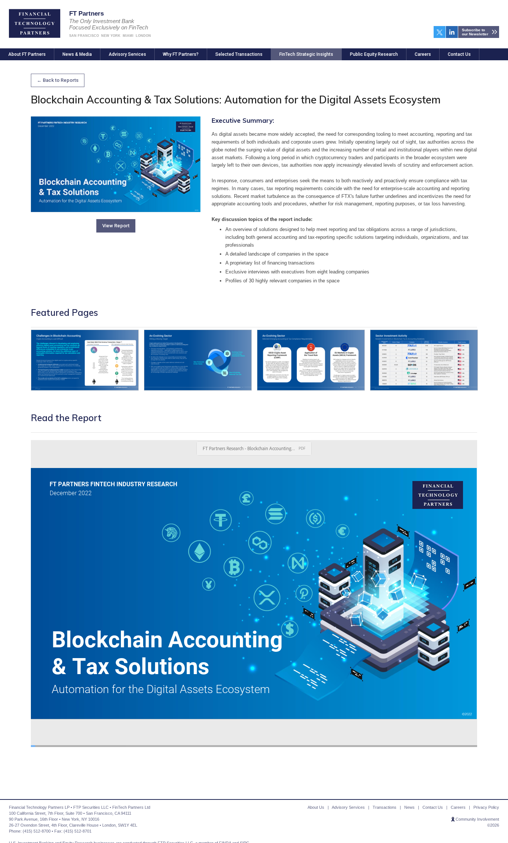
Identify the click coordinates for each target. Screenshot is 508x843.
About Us (316, 807)
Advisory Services (127, 54)
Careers (423, 54)
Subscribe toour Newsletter (475, 32)
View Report (115, 225)
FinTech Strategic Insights (306, 54)
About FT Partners (27, 54)
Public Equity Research (374, 54)
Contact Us (459, 54)
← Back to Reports (57, 80)
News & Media (77, 54)
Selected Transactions (239, 54)
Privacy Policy (486, 807)
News (409, 807)
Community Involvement (477, 819)
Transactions (384, 807)
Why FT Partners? (181, 54)
